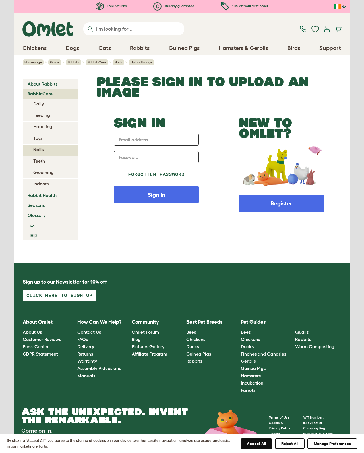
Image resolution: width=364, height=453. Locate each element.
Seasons (36, 205)
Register (281, 203)
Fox (31, 225)
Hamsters (251, 375)
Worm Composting (314, 346)
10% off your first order (249, 6)
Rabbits (73, 62)
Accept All (256, 443)
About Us (32, 331)
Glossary (37, 215)
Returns (85, 353)
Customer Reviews (42, 339)
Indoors (41, 183)
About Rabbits (42, 83)
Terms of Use (279, 417)
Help (32, 235)
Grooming (43, 172)
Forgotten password (156, 174)
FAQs (82, 339)
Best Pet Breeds (204, 322)
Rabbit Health (42, 195)
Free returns (116, 6)
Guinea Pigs (198, 353)
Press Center (36, 346)
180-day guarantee (179, 6)
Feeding (41, 115)
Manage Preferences (332, 443)
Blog (136, 339)
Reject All (289, 443)
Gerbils (248, 360)
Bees (191, 331)
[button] (291, 322)
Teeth (39, 160)
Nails (118, 62)
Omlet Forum (145, 331)
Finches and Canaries (263, 353)
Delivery (85, 346)
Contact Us (89, 331)
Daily (38, 103)
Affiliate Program (149, 353)
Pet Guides (253, 322)
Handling (42, 126)
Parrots (248, 390)
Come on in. (37, 430)
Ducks (192, 346)
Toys (37, 138)
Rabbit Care (97, 62)
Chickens (195, 339)
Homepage (33, 62)
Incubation (252, 382)
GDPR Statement (40, 353)
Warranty (87, 360)
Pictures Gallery (148, 346)
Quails (302, 331)
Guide (54, 62)
